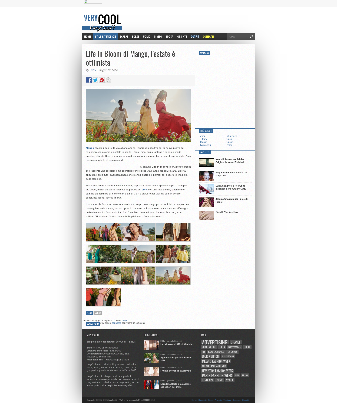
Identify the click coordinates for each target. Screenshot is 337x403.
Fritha (92, 70)
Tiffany (203, 139)
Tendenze (207, 380)
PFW (237, 375)
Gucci (229, 139)
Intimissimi (231, 136)
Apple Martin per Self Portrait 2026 (176, 359)
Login (124, 320)
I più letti (204, 152)
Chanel (235, 342)
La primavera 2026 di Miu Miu (176, 344)
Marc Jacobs (228, 356)
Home (87, 37)
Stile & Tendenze (105, 37)
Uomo (146, 37)
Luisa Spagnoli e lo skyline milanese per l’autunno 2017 (231, 187)
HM (203, 351)
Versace (220, 380)
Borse (135, 37)
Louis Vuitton (210, 356)
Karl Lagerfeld (216, 351)
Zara (202, 136)
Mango (98, 313)
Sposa (169, 37)
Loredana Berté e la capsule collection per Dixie (175, 385)
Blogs (210, 400)
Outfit (195, 37)
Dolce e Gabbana (234, 347)
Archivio (218, 400)
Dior (222, 347)
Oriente (182, 37)
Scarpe (124, 37)
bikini (144, 189)
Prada (229, 145)
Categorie (202, 400)
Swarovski (205, 145)
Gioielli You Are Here (227, 212)
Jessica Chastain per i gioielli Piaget (232, 200)
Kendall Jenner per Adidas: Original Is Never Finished (230, 161)
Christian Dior (209, 346)
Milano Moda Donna (214, 366)
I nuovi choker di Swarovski (175, 370)
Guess (229, 142)
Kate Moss (232, 351)
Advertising (214, 342)
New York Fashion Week (217, 371)
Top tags (227, 400)
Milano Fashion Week (216, 361)
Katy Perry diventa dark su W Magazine (231, 174)
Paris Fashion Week (217, 375)
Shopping (236, 400)
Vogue (229, 380)
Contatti (208, 37)
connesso (116, 323)
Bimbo (158, 37)
